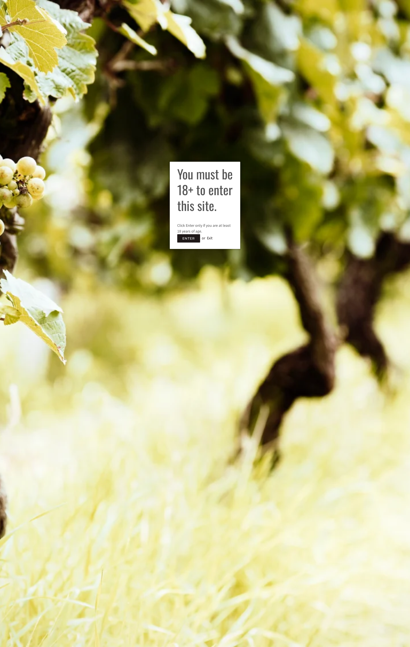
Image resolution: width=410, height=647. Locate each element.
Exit (209, 238)
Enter (188, 238)
